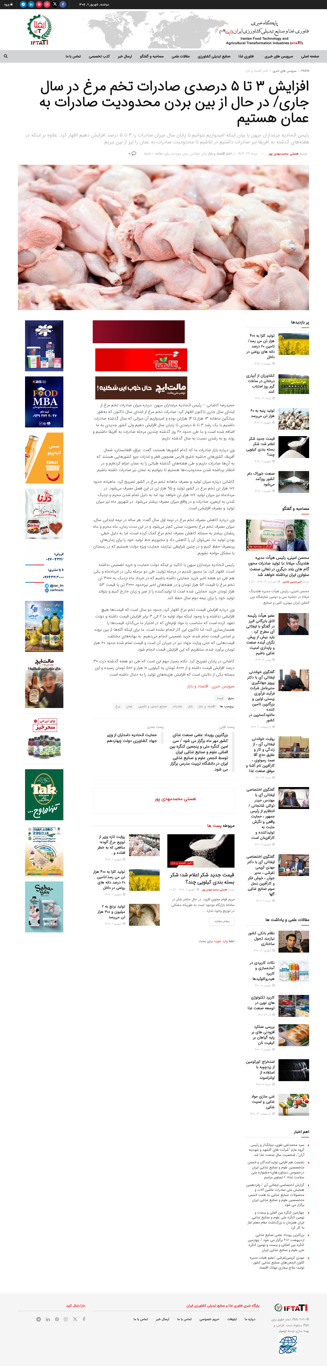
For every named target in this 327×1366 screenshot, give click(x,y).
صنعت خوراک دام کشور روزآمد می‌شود (261, 479)
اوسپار (282, 1331)
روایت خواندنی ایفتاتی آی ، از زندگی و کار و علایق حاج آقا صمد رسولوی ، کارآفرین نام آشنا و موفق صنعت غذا (260, 755)
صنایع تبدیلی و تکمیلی (152, 706)
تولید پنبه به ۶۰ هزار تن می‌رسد (263, 413)
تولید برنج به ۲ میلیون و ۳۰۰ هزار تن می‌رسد (111, 911)
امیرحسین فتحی (292, 582)
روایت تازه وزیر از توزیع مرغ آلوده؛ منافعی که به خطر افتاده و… (111, 845)
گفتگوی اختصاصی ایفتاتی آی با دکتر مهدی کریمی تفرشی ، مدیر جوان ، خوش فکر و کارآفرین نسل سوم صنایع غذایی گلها (261, 875)
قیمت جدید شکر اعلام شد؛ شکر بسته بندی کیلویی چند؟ (202, 878)
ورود (7, 4)
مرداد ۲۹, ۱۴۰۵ (263, 398)
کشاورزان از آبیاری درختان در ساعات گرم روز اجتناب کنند (260, 384)
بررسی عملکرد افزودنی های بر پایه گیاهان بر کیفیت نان (263, 1035)
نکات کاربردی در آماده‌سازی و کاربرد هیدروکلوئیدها (262, 971)
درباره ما (250, 1319)
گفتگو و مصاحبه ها (261, 547)
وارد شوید (221, 941)
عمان (129, 706)
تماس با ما (73, 56)
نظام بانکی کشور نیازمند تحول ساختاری (261, 938)
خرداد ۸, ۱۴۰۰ (264, 1084)
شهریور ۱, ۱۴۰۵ (263, 491)
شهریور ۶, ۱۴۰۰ (263, 844)
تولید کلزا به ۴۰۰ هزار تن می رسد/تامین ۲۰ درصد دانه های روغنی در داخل (109, 880)
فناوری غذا (246, 56)
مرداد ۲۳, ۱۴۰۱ (263, 778)
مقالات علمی (181, 56)
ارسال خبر (125, 56)
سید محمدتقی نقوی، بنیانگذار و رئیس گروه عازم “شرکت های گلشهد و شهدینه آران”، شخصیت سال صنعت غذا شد (276, 1150)
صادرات (177, 706)
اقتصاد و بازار (206, 706)
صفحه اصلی (310, 56)
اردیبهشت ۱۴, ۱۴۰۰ (261, 1114)
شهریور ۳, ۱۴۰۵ (263, 423)
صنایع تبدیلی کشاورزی (214, 56)
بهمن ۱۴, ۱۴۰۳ (263, 660)
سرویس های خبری (279, 56)
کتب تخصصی (99, 56)
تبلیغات (232, 1319)
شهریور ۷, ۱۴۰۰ (263, 1049)
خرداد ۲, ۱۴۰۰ (264, 901)
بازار (190, 706)
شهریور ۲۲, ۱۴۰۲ (262, 950)
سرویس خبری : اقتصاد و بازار (210, 686)
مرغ (117, 706)
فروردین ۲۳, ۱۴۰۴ (267, 582)
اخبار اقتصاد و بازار (257, 70)
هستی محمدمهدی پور (284, 153)
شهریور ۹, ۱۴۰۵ (187, 890)
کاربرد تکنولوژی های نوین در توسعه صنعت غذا (261, 1002)
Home (305, 70)
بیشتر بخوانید (222, 921)
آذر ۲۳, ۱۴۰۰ (265, 1015)
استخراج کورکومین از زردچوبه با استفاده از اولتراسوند (260, 1070)
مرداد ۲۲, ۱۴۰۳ (248, 153)
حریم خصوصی (209, 1319)
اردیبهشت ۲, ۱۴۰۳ (261, 727)
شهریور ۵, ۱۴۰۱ (263, 985)
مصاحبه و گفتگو (152, 56)
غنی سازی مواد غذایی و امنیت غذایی (263, 1101)
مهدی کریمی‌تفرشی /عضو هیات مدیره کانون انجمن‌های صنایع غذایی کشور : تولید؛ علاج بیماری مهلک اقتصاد (277, 1262)
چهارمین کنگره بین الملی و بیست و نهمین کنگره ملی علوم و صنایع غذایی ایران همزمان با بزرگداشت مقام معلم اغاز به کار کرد (276, 1220)
